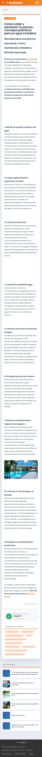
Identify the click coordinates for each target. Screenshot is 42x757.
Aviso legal (5, 750)
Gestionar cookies (20, 753)
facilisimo (16, 2)
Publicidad (29, 750)
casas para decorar (12, 632)
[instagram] (25, 743)
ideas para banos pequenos (15, 654)
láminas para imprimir (12, 647)
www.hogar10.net (18, 618)
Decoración (10, 18)
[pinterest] (22, 743)
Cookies (21, 750)
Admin (31, 753)
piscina (29, 635)
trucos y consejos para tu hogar (16, 650)
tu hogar (30, 59)
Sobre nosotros (7, 754)
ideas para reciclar (29, 647)
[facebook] (17, 743)
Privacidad (13, 750)
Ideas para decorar (28, 632)
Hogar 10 (17, 616)
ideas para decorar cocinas (14, 635)
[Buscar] (37, 2)
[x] (19, 743)
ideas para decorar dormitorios (16, 639)
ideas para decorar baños (14, 643)
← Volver (5, 10)
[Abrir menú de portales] (3, 2)
